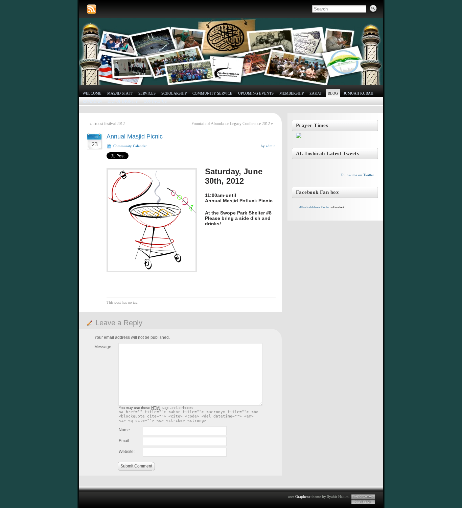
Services (147, 93)
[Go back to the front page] (231, 51)
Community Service (212, 93)
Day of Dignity (123, 101)
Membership (291, 93)
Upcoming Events (256, 93)
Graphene (302, 496)
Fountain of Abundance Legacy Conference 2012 (230, 123)
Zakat (315, 93)
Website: (127, 451)
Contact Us (155, 101)
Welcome (92, 93)
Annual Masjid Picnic (135, 136)
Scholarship (174, 93)
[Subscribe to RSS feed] (91, 9)
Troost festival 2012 (109, 123)
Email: (124, 440)
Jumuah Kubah (358, 93)
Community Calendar (130, 146)
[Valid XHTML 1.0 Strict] (363, 496)
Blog (333, 93)
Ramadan (92, 101)
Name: (125, 430)
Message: (103, 347)
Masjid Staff (120, 93)
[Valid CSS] (363, 502)
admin (271, 146)
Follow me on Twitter (357, 175)
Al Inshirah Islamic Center (314, 207)
